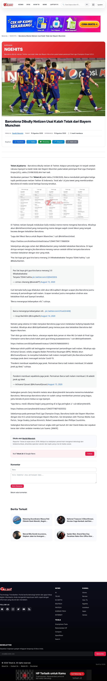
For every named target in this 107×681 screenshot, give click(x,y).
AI (56, 592)
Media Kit (24, 666)
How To (85, 600)
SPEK (28, 4)
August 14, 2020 (48, 316)
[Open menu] (93, 5)
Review (84, 596)
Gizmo (84, 592)
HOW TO (36, 4)
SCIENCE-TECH (60, 611)
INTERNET (58, 615)
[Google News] (2, 609)
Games (84, 615)
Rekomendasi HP (61, 628)
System (100, 5)
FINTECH (58, 607)
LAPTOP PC (54, 4)
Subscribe (100, 654)
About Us (5, 666)
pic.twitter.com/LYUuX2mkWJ (58, 311)
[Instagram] (13, 609)
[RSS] (29, 609)
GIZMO (20, 4)
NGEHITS (13, 36)
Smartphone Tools (61, 624)
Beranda (5, 36)
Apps (84, 611)
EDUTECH (58, 604)
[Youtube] (24, 609)
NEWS (45, 4)
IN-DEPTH (58, 600)
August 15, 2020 (48, 282)
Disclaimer (34, 666)
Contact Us (14, 666)
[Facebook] (7, 609)
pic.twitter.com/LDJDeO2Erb (44, 277)
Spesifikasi (59, 635)
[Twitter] (18, 609)
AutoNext (85, 607)
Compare (58, 632)
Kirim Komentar (17, 486)
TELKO (57, 596)
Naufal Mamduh (17, 133)
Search (57, 639)
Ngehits (85, 604)
